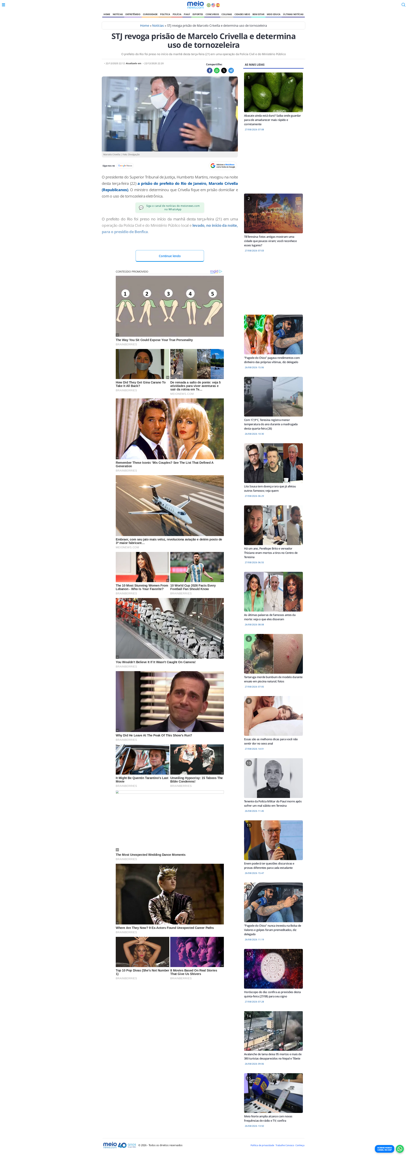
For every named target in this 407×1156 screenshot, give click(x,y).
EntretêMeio (132, 14)
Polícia (177, 14)
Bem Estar (258, 14)
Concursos (212, 14)
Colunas (226, 14)
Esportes (198, 14)
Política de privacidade (262, 1145)
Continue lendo (170, 256)
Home (106, 14)
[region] (273, 164)
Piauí (187, 14)
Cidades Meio (242, 14)
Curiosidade (150, 14)
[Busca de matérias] (403, 5)
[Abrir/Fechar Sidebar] (3, 5)
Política (165, 14)
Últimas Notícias (293, 14)
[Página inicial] (195, 5)
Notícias (118, 14)
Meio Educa (273, 14)
